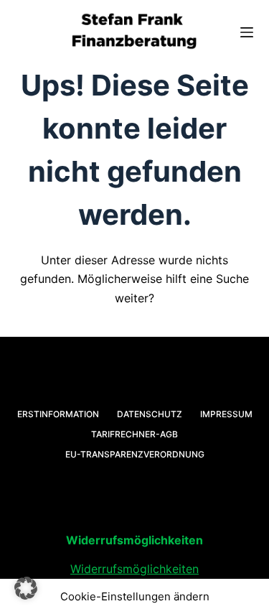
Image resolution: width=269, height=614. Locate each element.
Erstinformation (58, 414)
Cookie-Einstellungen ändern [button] (134, 596)
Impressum (226, 414)
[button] (26, 588)
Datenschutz (149, 414)
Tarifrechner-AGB (134, 434)
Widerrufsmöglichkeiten (134, 569)
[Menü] (246, 32)
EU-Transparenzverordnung (134, 454)
